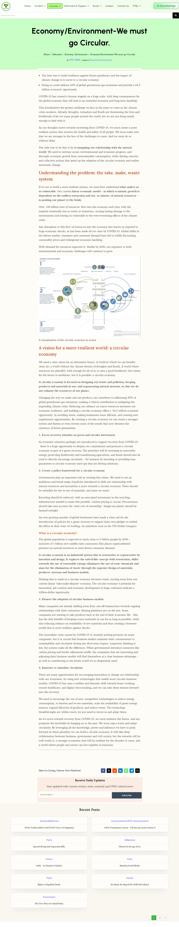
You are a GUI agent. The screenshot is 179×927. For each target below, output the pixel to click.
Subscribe (127, 795)
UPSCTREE (74, 60)
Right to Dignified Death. (49, 884)
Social (96, 5)
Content (39, 5)
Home (28, 5)
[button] (40, 5)
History (49, 859)
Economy (94, 60)
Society (129, 877)
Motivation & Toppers (75, 5)
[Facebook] (103, 771)
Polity (49, 840)
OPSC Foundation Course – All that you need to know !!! (130, 827)
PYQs (135, 5)
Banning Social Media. (130, 865)
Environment (105, 60)
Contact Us (123, 5)
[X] (109, 771)
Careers (109, 5)
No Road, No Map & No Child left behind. (130, 884)
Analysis (44, 820)
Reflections (53, 820)
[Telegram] (132, 771)
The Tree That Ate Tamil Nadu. (49, 903)
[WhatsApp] (126, 771)
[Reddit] (115, 771)
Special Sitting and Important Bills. (49, 846)
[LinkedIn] (120, 771)
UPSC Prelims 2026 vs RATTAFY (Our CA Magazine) (49, 827)
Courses (53, 6)
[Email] (137, 771)
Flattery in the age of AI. (130, 846)
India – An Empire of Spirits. (49, 865)
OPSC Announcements (138, 820)
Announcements (119, 820)
